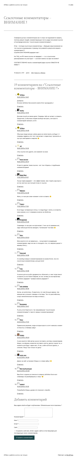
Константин (24, 159)
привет (22, 384)
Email (16, 424)
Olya (21, 320)
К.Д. (21, 269)
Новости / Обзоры (39, 73)
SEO (32, 73)
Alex (21, 235)
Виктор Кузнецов (26, 369)
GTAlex (22, 95)
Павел (22, 204)
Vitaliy (22, 335)
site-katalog (24, 286)
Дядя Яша (23, 175)
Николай (23, 253)
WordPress (69, 455)
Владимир (23, 220)
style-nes (23, 355)
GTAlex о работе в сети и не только (15, 5)
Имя (16, 420)
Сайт (15, 427)
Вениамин (23, 304)
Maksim (22, 191)
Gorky (22, 110)
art (21, 146)
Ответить (20, 106)
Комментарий (19, 417)
